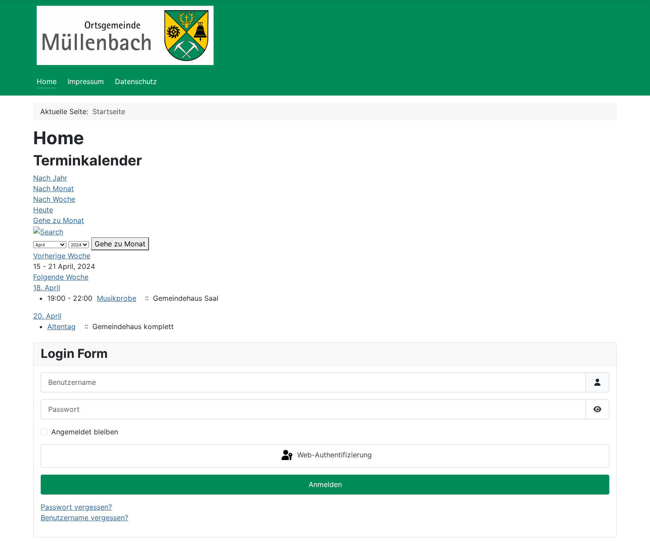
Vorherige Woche (61, 255)
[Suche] (48, 230)
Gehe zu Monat (58, 220)
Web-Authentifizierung (333, 455)
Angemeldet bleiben (84, 431)
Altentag (61, 326)
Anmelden (325, 484)
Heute (43, 209)
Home (47, 81)
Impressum (86, 81)
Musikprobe (116, 298)
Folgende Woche (60, 276)
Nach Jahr (50, 177)
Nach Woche (54, 199)
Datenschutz (136, 81)
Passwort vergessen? (76, 507)
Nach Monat (53, 188)
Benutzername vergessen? (84, 517)
